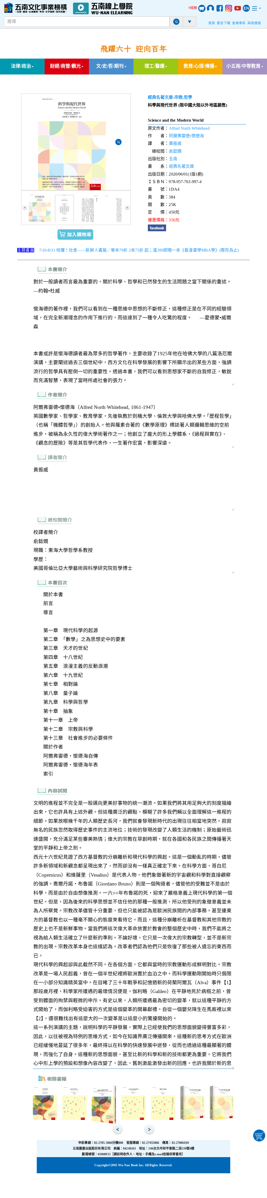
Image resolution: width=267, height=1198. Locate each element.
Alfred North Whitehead (189, 128)
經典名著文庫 (160, 97)
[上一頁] (24, 207)
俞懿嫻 (175, 151)
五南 (173, 159)
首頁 (211, 23)
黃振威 (175, 143)
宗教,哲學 (183, 97)
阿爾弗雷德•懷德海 (186, 136)
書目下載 (223, 23)
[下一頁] (127, 207)
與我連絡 (254, 23)
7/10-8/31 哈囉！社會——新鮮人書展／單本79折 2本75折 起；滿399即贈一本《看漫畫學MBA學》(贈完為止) (139, 250)
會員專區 (239, 23)
